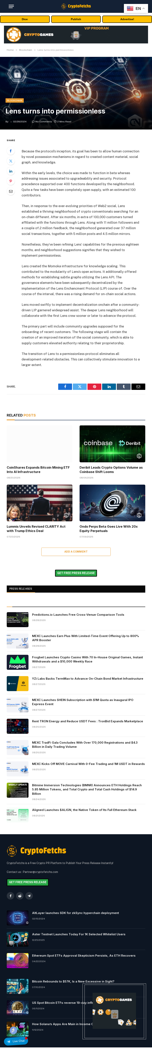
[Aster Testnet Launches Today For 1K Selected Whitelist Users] (17, 939)
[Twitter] (11, 161)
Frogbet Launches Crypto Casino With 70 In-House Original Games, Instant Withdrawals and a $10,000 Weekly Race (87, 659)
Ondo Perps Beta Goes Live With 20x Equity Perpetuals (109, 528)
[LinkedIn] (11, 171)
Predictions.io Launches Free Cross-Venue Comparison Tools (78, 614)
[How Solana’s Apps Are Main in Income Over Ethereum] (17, 1029)
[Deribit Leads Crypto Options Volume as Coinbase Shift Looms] (112, 443)
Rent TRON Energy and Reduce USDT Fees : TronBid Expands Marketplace (87, 721)
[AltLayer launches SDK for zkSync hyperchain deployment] (17, 917)
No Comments (43, 121)
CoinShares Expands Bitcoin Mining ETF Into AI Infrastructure (38, 469)
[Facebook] (11, 151)
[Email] (11, 191)
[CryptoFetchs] (76, 6)
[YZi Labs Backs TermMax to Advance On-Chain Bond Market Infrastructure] (17, 683)
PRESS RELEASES (21, 588)
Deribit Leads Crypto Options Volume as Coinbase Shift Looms (111, 469)
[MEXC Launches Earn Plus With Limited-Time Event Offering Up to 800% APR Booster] (17, 640)
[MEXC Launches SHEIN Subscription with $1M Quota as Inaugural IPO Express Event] (17, 704)
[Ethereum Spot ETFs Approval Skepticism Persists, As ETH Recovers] (17, 960)
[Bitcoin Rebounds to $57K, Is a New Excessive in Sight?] (17, 986)
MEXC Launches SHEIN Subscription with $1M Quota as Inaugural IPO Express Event (82, 702)
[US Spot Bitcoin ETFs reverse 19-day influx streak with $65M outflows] (17, 1007)
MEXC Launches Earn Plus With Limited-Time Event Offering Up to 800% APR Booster (85, 638)
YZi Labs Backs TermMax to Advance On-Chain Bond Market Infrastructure (87, 678)
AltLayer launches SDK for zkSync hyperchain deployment (75, 913)
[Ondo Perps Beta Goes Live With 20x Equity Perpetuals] (112, 503)
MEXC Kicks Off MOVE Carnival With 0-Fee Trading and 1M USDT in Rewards (88, 764)
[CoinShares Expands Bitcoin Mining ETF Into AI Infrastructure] (39, 443)
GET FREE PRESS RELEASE (76, 573)
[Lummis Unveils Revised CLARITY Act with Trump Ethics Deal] (39, 503)
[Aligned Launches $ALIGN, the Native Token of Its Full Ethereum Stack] (17, 814)
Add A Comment (76, 551)
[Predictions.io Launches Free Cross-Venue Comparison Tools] (17, 619)
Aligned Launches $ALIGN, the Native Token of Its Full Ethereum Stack (84, 810)
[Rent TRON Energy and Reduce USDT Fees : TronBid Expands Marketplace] (17, 726)
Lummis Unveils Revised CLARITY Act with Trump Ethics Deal (36, 528)
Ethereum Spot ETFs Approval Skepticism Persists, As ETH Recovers (84, 955)
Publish (76, 19)
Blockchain (14, 100)
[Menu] (11, 6)
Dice (25, 19)
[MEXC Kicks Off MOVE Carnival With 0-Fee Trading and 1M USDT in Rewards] (17, 768)
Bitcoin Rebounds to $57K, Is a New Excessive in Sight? (73, 981)
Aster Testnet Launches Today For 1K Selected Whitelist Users (78, 934)
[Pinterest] (11, 181)
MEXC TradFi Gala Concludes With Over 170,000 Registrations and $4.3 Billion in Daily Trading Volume (85, 745)
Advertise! (127, 19)
